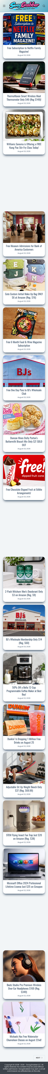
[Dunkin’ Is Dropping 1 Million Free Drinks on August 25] (24, 720)
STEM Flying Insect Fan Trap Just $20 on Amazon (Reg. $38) (24, 836)
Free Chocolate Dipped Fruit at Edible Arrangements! (24, 491)
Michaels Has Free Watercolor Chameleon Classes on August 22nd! (24, 1038)
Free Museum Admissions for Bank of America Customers (24, 247)
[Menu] (4, 6)
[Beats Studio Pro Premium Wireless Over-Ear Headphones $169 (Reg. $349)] (24, 966)
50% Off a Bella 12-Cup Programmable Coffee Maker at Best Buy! (24, 690)
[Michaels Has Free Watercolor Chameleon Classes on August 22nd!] (24, 1017)
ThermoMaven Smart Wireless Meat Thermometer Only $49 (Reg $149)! (24, 97)
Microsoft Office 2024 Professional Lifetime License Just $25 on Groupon (24, 885)
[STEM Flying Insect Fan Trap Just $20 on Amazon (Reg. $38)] (24, 816)
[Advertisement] (24, 182)
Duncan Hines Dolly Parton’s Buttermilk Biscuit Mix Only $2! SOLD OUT (24, 441)
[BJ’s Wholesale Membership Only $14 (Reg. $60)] (24, 620)
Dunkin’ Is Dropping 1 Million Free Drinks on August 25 (24, 740)
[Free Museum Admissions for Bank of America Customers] (24, 227)
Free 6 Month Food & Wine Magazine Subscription (24, 343)
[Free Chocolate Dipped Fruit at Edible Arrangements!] (24, 470)
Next (38, 1058)
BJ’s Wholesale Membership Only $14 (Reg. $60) (24, 641)
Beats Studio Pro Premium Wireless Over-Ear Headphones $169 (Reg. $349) (24, 988)
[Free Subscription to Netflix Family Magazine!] (24, 29)
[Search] (44, 6)
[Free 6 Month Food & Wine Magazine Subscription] (24, 323)
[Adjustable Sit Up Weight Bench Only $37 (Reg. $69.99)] (24, 768)
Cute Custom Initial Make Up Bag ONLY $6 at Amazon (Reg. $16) (24, 295)
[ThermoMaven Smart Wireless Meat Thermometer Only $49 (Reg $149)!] (24, 77)
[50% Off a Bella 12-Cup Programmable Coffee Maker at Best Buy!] (24, 668)
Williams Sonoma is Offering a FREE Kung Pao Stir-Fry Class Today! (24, 145)
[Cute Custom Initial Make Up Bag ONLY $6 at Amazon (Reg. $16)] (24, 275)
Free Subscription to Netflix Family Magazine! (24, 49)
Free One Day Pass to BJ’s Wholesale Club (23, 391)
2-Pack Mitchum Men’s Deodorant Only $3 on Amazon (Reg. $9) (24, 593)
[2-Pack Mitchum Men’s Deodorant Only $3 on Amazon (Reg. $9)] (24, 572)
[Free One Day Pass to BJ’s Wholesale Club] (24, 371)
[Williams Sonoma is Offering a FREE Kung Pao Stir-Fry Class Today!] (24, 125)
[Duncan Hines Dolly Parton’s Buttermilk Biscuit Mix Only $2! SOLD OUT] (24, 419)
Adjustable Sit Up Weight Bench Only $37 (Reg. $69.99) (24, 788)
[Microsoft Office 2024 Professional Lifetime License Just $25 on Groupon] (24, 864)
